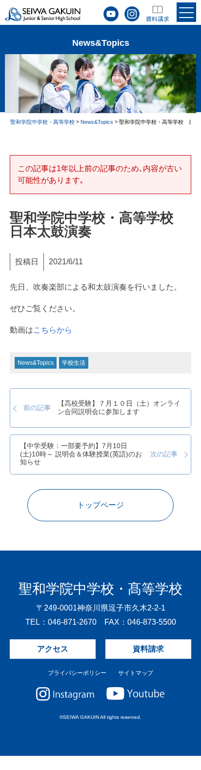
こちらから (52, 330)
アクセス (52, 649)
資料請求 (148, 649)
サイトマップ (135, 673)
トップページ (100, 505)
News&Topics (36, 362)
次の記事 (98, 454)
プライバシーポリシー (77, 673)
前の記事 (102, 407)
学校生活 (73, 362)
